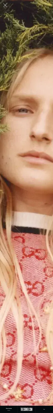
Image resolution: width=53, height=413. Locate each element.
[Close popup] (26, 5)
